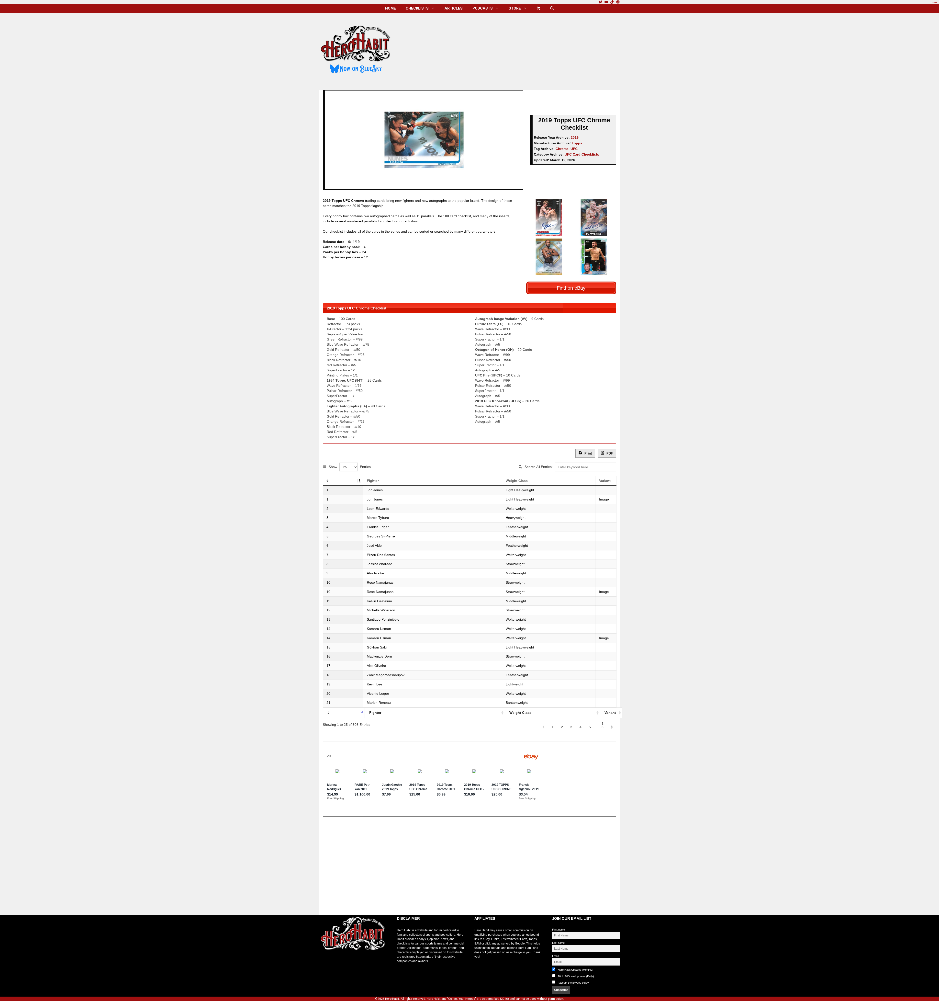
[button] (552, 8)
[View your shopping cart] (538, 8)
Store (515, 8)
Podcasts (482, 8)
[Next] (611, 727)
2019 (575, 137)
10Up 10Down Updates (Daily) (575, 976)
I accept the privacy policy (573, 982)
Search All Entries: (539, 467)
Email (555, 956)
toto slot (324, 962)
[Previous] (543, 727)
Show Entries (350, 467)
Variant (605, 481)
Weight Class (517, 481)
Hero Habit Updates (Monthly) (575, 969)
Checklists (417, 8)
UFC (574, 149)
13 (603, 725)
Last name (558, 942)
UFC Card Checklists (582, 154)
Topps (577, 143)
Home (390, 8)
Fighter (373, 481)
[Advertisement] (509, 49)
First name (558, 929)
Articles (454, 8)
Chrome (562, 149)
